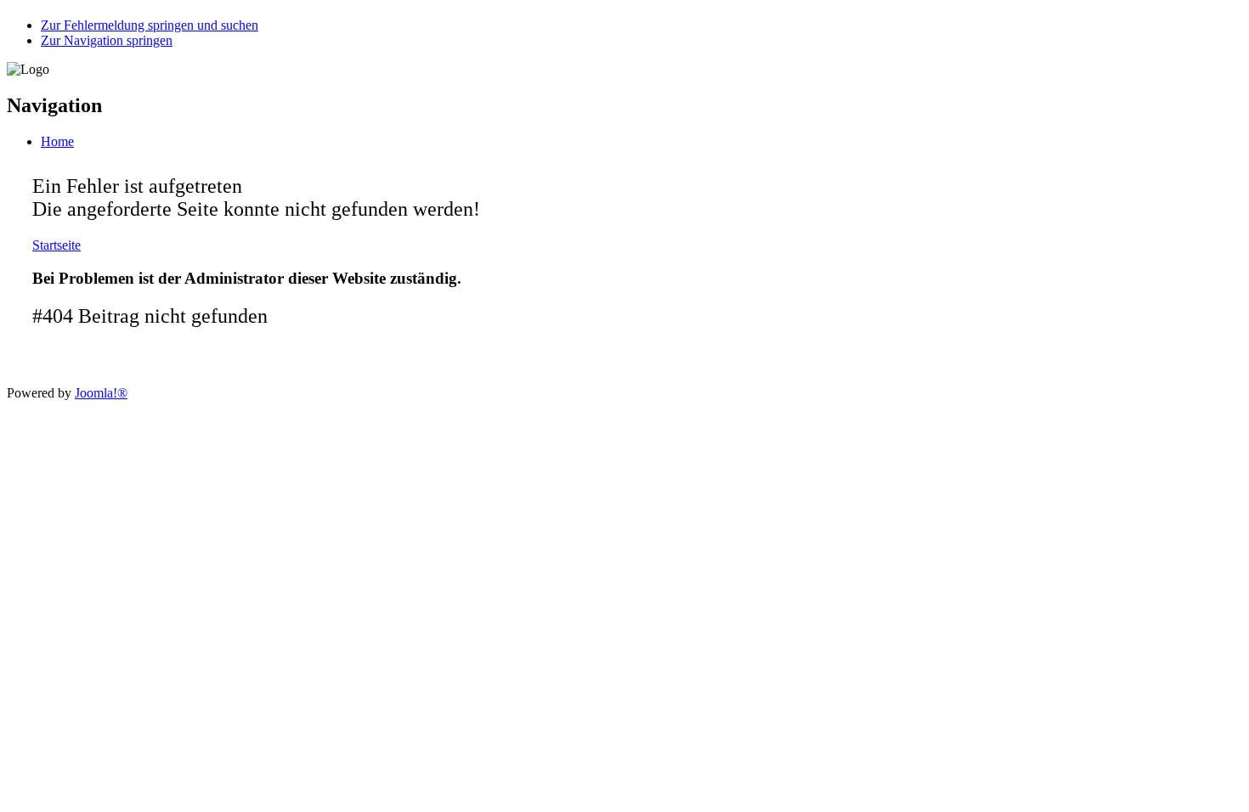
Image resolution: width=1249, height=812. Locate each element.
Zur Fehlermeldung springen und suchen (149, 25)
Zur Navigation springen (106, 40)
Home (57, 141)
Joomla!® (101, 393)
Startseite (56, 245)
